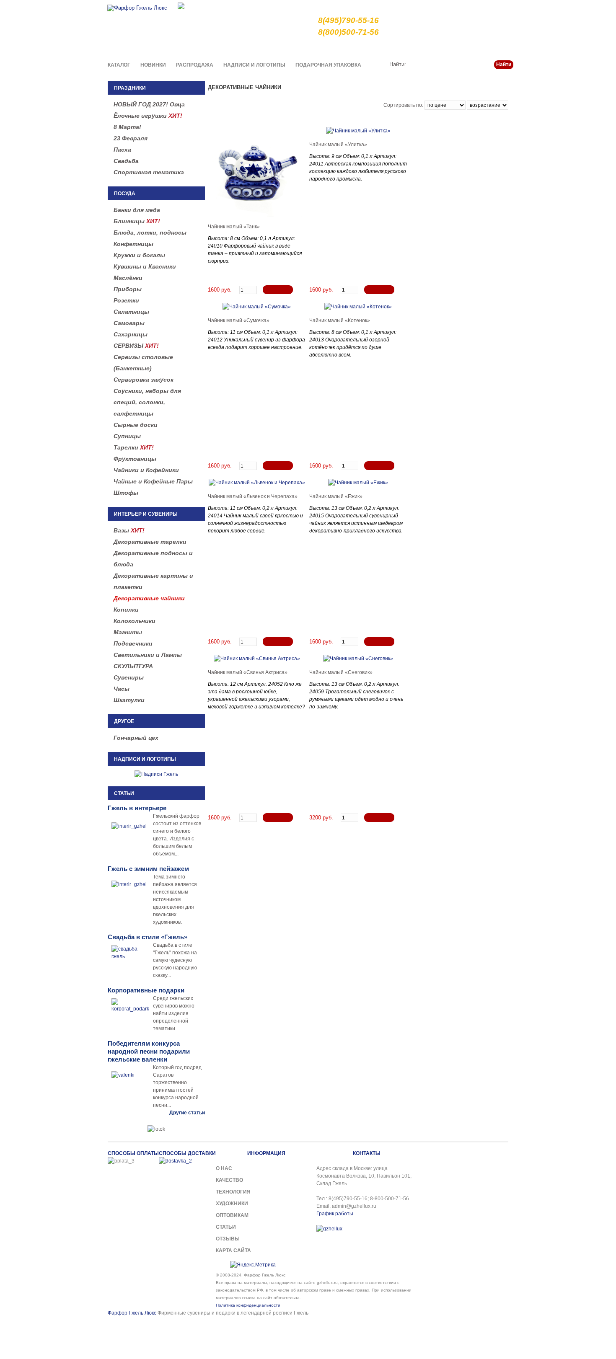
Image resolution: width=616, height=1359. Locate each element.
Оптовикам (232, 1215)
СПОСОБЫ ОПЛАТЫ (133, 1153)
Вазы (129, 530)
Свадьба (126, 161)
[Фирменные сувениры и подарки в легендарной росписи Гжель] (181, 5)
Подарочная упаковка (328, 65)
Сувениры (129, 677)
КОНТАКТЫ (366, 1153)
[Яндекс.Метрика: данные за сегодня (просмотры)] (253, 1265)
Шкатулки (129, 700)
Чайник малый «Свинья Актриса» (247, 672)
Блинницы (137, 221)
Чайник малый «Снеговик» (341, 672)
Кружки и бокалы (139, 255)
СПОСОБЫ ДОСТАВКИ (187, 1153)
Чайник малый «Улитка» (338, 144)
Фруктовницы (135, 458)
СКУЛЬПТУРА (133, 666)
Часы (121, 688)
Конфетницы (133, 243)
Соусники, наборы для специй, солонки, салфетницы (147, 402)
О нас (331, 48)
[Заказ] (278, 289)
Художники (232, 1204)
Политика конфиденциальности (248, 1305)
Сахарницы (131, 334)
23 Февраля (131, 138)
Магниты (128, 632)
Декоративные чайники (149, 598)
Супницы (127, 436)
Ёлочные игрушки (148, 115)
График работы (334, 1214)
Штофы (126, 492)
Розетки (126, 300)
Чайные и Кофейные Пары (153, 481)
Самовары (129, 323)
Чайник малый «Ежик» (335, 496)
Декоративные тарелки (150, 541)
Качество (358, 48)
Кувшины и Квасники (145, 266)
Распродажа (194, 65)
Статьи (472, 48)
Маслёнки (128, 277)
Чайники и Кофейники (146, 470)
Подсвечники (133, 643)
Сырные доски (136, 424)
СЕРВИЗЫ (136, 345)
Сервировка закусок (143, 379)
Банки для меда (137, 210)
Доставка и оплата (402, 48)
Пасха (122, 149)
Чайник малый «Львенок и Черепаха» (253, 496)
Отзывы (228, 1239)
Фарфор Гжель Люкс (132, 1313)
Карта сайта (233, 1250)
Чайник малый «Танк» (234, 227)
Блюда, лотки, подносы (150, 232)
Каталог (119, 65)
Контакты (501, 48)
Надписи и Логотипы (254, 65)
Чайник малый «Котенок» (339, 320)
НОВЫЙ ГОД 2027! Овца (149, 104)
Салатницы (131, 311)
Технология (233, 1192)
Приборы (128, 289)
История (445, 48)
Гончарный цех (136, 737)
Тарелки (134, 447)
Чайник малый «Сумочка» (238, 320)
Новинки (153, 65)
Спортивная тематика (149, 172)
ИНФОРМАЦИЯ (266, 1153)
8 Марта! (127, 127)
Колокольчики (134, 620)
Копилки (126, 609)
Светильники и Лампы (148, 654)
